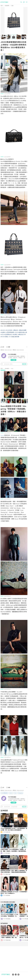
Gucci (2, 435)
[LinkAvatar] (4, 355)
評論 (24, 364)
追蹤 (14, 360)
